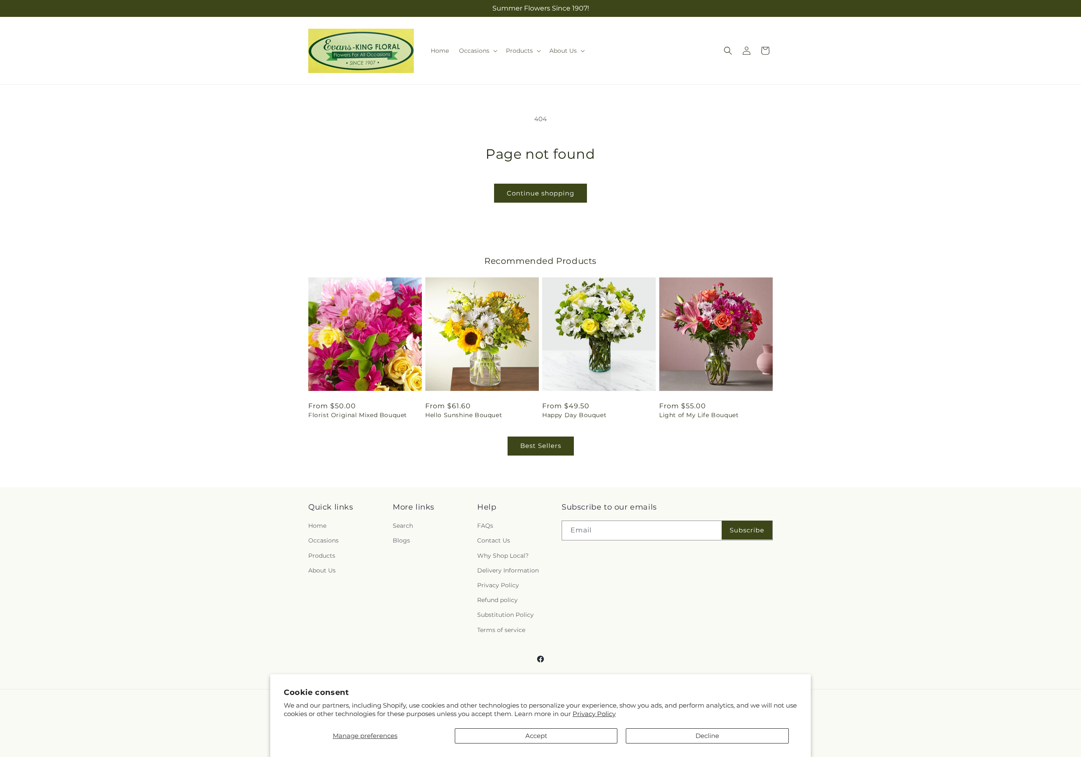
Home (317, 525)
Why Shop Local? (503, 555)
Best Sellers (540, 446)
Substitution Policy (505, 615)
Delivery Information (508, 570)
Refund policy (497, 600)
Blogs (401, 540)
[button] (477, 51)
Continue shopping (540, 193)
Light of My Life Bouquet (699, 415)
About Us (322, 570)
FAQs (485, 525)
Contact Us (493, 540)
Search (403, 525)
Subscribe (747, 530)
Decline (707, 736)
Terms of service (501, 630)
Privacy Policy (594, 714)
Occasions (323, 540)
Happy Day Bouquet (574, 415)
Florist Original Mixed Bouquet (357, 415)
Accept (536, 736)
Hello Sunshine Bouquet (463, 415)
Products (321, 555)
